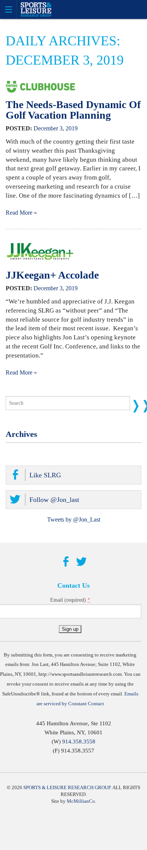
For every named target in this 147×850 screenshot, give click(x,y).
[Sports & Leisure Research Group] (73, 9)
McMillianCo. (81, 801)
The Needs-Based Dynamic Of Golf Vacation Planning (73, 110)
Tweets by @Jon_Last (73, 519)
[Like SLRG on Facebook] (66, 562)
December (46, 128)
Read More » (21, 212)
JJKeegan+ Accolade (52, 275)
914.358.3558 (78, 742)
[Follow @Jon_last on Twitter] (81, 562)
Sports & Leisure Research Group (66, 787)
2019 (72, 128)
